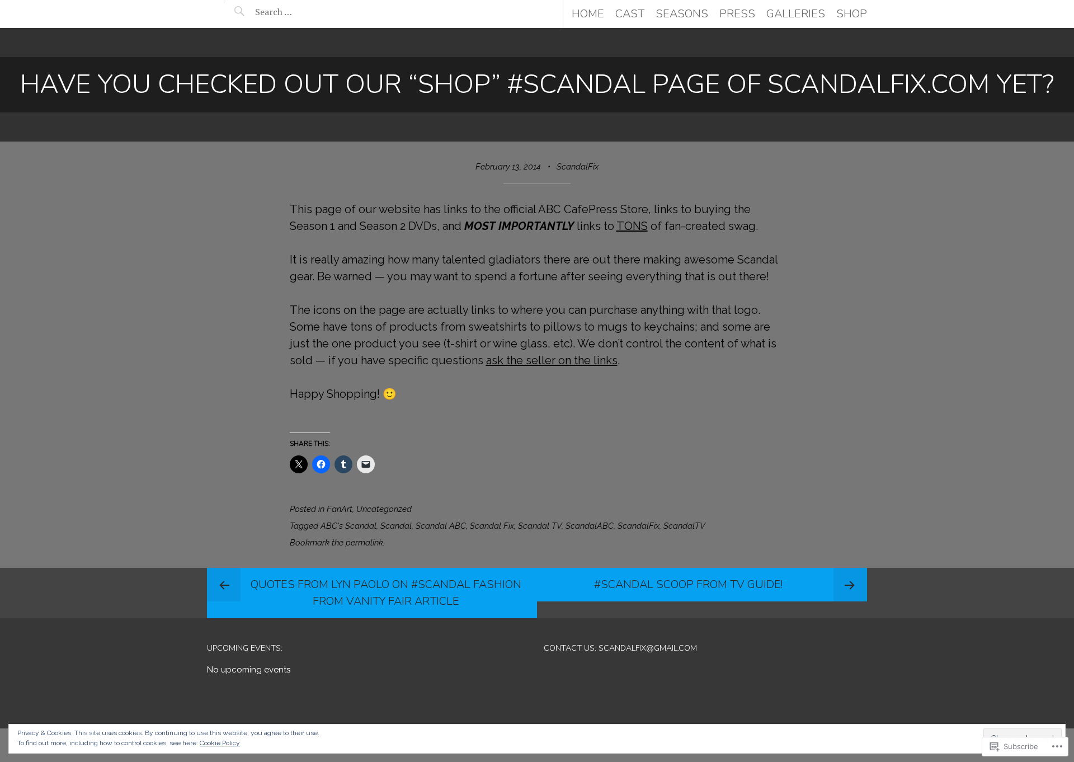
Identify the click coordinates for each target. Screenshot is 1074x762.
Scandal (396, 526)
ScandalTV (684, 526)
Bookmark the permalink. (337, 543)
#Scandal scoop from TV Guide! (688, 584)
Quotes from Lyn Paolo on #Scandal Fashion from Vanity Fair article (386, 593)
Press (737, 13)
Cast (629, 13)
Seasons (682, 13)
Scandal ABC (441, 526)
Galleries (795, 13)
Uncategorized (384, 509)
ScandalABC (590, 526)
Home (588, 13)
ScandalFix (578, 167)
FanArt (339, 509)
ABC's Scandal (348, 526)
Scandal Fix (492, 526)
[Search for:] (301, 11)
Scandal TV (540, 526)
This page (317, 209)
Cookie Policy (220, 743)
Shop (851, 13)
